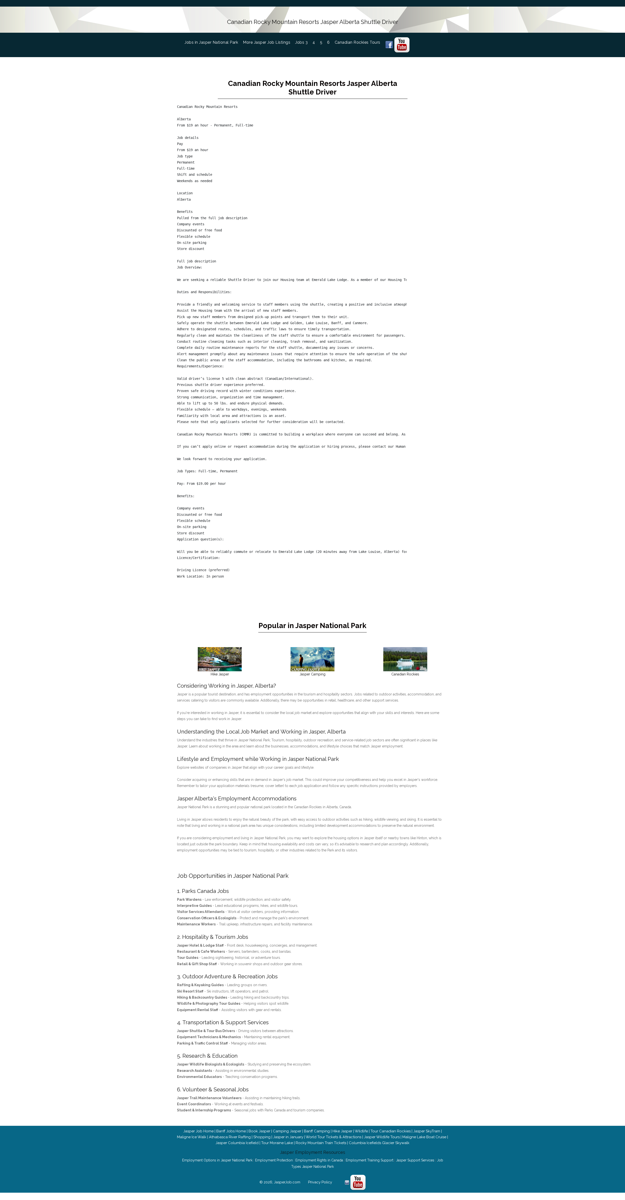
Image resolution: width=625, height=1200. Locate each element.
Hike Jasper (342, 1131)
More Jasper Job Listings (266, 42)
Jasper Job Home (198, 1131)
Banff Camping (317, 1131)
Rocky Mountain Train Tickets (321, 1143)
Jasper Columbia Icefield (237, 1143)
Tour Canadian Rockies (391, 1131)
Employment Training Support (369, 1160)
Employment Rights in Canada (319, 1160)
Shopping (262, 1137)
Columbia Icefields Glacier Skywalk (379, 1143)
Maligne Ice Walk (191, 1137)
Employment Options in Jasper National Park (217, 1160)
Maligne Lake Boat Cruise (424, 1137)
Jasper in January (288, 1137)
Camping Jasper (287, 1131)
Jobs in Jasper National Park (214, 42)
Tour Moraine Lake (277, 1143)
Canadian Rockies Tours (357, 42)
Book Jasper (259, 1131)
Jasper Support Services (415, 1160)
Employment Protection (274, 1160)
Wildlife (361, 1131)
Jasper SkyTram (426, 1131)
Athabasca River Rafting (230, 1137)
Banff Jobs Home (231, 1131)
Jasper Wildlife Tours (382, 1137)
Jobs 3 (301, 42)
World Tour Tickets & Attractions (333, 1137)
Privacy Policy (320, 1182)
